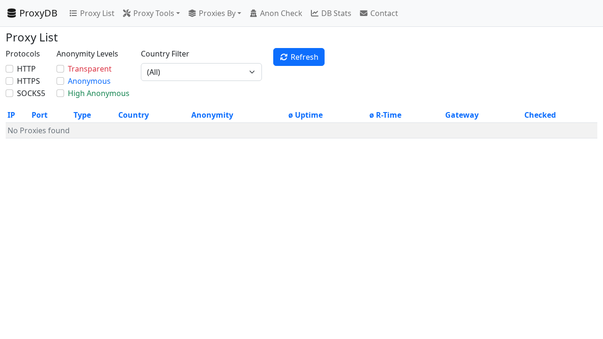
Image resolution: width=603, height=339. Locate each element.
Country (133, 115)
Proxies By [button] (217, 13)
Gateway (462, 115)
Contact (384, 13)
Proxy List (97, 13)
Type (82, 115)
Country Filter (165, 53)
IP (11, 115)
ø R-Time (385, 115)
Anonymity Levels (87, 53)
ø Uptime (305, 115)
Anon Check (281, 13)
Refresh (304, 57)
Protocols (23, 53)
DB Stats (336, 13)
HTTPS (28, 81)
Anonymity (212, 115)
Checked (540, 115)
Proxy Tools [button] (153, 13)
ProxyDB (38, 13)
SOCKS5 (31, 93)
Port (40, 115)
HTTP (26, 69)
